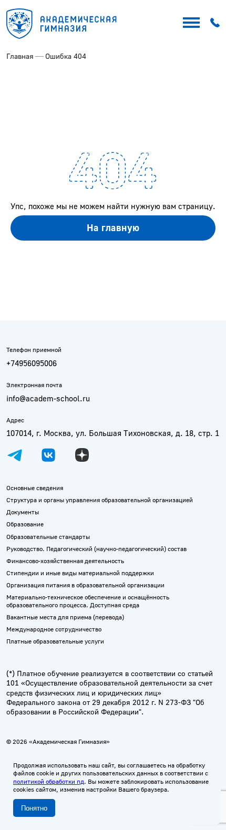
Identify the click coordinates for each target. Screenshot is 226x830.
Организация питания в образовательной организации (85, 585)
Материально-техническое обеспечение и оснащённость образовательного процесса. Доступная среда (87, 601)
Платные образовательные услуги (55, 641)
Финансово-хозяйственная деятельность (65, 561)
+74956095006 (31, 363)
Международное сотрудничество (53, 629)
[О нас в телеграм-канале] (14, 455)
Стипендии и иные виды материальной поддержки (80, 573)
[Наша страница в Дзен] (82, 455)
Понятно (34, 808)
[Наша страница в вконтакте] (48, 455)
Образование (25, 524)
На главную (113, 227)
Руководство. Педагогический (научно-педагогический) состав (96, 549)
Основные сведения (34, 488)
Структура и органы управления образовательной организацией (99, 500)
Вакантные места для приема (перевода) (65, 617)
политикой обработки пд (48, 781)
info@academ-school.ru (48, 398)
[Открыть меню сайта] (191, 22)
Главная (20, 55)
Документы (22, 512)
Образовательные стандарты (48, 537)
